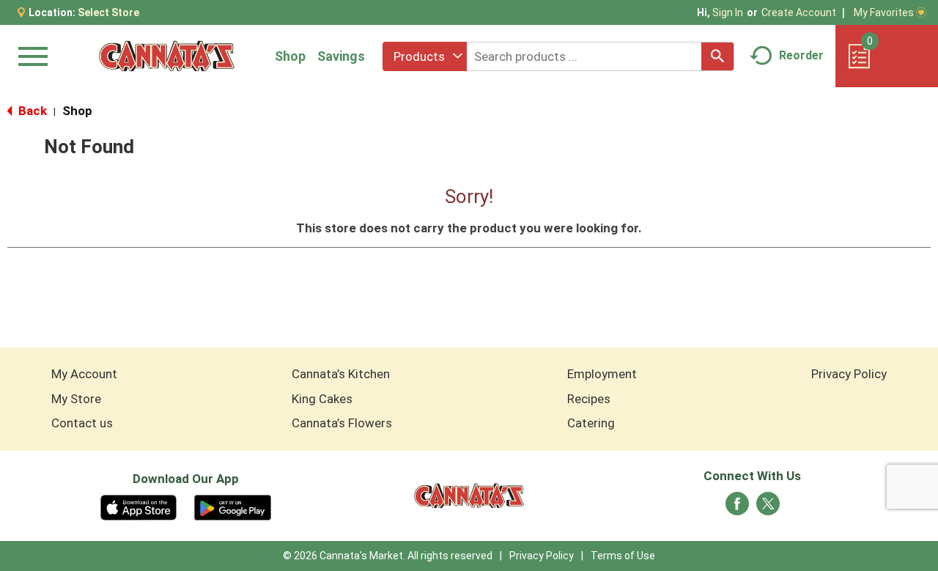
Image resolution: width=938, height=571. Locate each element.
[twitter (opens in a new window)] (768, 508)
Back (31, 110)
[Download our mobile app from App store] (138, 506)
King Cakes (322, 398)
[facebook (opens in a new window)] (737, 508)
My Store (76, 398)
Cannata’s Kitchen (341, 373)
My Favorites (884, 12)
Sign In (727, 12)
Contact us (82, 423)
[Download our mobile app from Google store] (232, 506)
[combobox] (425, 56)
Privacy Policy (849, 373)
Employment (602, 373)
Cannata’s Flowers (342, 423)
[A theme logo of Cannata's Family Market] (166, 56)
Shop (290, 56)
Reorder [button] (801, 55)
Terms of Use (623, 555)
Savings (341, 56)
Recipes (588, 398)
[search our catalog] (717, 56)
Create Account (798, 12)
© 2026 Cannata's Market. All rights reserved (387, 555)
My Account (84, 373)
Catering (591, 423)
